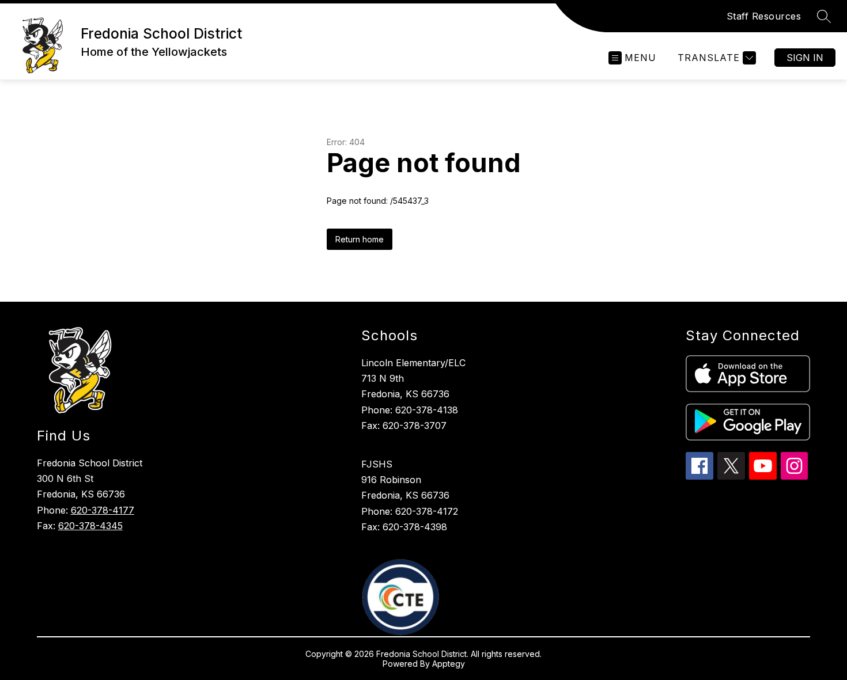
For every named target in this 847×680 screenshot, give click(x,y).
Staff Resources (764, 16)
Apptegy (448, 663)
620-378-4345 (90, 525)
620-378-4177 (102, 510)
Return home (359, 239)
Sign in (804, 57)
